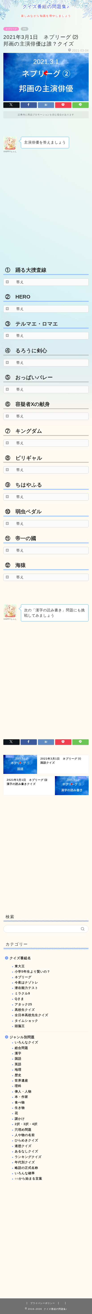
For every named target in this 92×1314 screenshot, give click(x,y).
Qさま (19, 999)
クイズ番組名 (20, 958)
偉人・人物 (23, 1091)
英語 (18, 1064)
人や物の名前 (25, 1135)
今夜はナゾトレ (26, 982)
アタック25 (23, 1004)
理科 (18, 1086)
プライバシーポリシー (42, 1303)
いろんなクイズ (26, 1042)
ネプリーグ (11, 29)
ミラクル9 (22, 993)
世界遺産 (21, 1080)
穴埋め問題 (23, 1129)
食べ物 (20, 1102)
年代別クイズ (25, 1162)
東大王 (20, 966)
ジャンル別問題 (22, 1037)
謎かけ (20, 1118)
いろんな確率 (25, 1173)
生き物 (20, 1107)
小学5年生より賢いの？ (32, 971)
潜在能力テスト (26, 988)
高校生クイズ (25, 1009)
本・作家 (21, 1097)
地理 (18, 1069)
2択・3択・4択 (26, 1124)
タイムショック (26, 1020)
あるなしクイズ (26, 1151)
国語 (18, 1058)
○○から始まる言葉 (28, 1178)
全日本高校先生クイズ (31, 1015)
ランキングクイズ (28, 1157)
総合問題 (21, 1048)
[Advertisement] (46, 209)
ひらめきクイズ (26, 1140)
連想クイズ (23, 1146)
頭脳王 (20, 1026)
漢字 (18, 1053)
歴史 (18, 1075)
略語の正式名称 (26, 1168)
